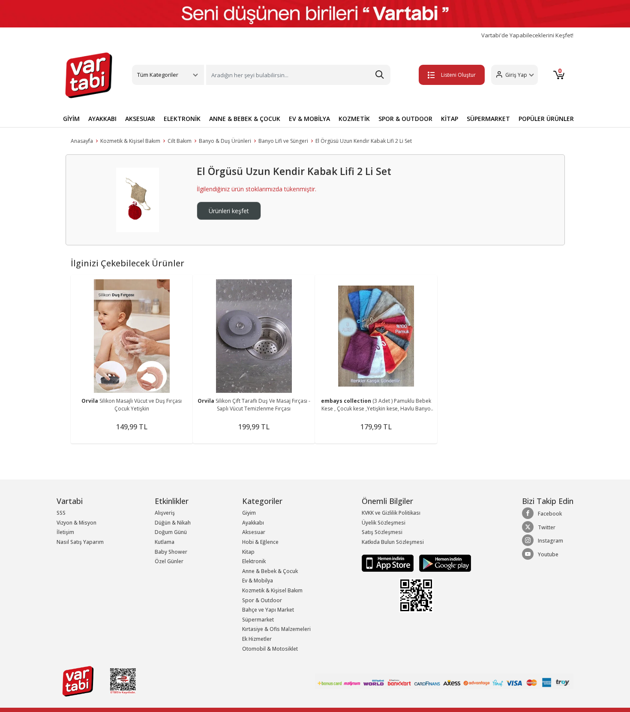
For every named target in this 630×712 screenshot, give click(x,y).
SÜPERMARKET (488, 119)
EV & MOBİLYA (309, 119)
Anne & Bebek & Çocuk (270, 571)
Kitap (248, 551)
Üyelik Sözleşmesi (383, 522)
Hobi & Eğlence (260, 542)
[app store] (388, 562)
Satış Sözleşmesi (382, 532)
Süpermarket (258, 619)
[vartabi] (89, 75)
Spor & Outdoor (262, 600)
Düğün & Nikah (173, 522)
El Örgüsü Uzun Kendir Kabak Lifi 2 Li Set (363, 141)
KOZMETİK (354, 119)
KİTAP (449, 119)
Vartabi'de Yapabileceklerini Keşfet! (527, 35)
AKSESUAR (140, 119)
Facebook (550, 513)
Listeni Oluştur (458, 74)
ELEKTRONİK (182, 119)
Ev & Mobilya (257, 580)
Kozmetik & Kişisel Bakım (130, 141)
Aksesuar (253, 532)
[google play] (443, 562)
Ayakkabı (253, 522)
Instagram (550, 540)
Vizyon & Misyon (76, 522)
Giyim (249, 512)
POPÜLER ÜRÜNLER (546, 119)
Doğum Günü (171, 532)
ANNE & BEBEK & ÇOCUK (244, 119)
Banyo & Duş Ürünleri (225, 141)
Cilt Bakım (180, 141)
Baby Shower (171, 551)
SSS (61, 512)
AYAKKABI (102, 119)
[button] (514, 75)
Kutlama (164, 542)
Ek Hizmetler (257, 639)
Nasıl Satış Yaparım (80, 542)
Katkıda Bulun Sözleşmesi (393, 542)
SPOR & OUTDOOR (405, 119)
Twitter (546, 527)
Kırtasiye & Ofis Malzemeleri (276, 629)
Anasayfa (82, 141)
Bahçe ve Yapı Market (268, 609)
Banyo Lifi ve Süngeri (283, 141)
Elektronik (254, 561)
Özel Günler (169, 561)
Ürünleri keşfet (229, 211)
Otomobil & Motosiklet (270, 648)
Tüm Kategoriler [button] (157, 74)
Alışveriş (165, 512)
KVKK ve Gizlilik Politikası (391, 512)
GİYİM (71, 119)
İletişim (65, 532)
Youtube (548, 554)
